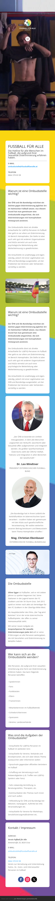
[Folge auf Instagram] (27, 879)
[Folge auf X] (34, 879)
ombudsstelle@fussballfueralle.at (22, 166)
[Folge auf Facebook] (21, 879)
